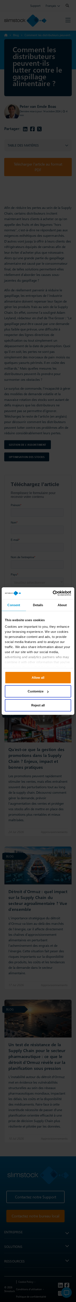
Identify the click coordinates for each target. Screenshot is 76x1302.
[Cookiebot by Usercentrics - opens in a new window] (53, 593)
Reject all (38, 705)
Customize (35, 691)
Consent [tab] (13, 605)
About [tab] (62, 605)
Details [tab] (38, 605)
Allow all (38, 677)
